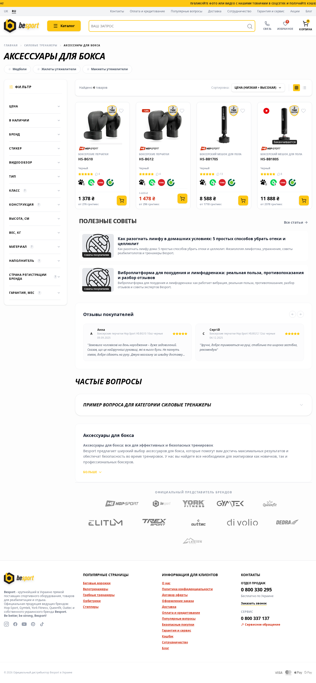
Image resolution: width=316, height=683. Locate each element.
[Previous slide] (292, 314)
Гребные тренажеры (99, 595)
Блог (309, 11)
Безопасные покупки (178, 624)
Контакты (117, 11)
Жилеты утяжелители (58, 69)
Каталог (67, 25)
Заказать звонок (254, 603)
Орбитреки (92, 601)
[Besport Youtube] (24, 624)
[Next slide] (300, 314)
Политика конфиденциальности (187, 589)
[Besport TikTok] (42, 624)
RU (14, 11)
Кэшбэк (167, 636)
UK (6, 11)
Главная (11, 45)
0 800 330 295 (256, 589)
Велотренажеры (95, 589)
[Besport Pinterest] (33, 624)
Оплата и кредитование (147, 11)
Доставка (214, 11)
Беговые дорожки (97, 583)
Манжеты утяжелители (109, 69)
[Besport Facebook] (15, 624)
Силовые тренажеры (40, 45)
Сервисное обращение (262, 625)
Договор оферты (175, 595)
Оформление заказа (178, 601)
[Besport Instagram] (6, 624)
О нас (166, 583)
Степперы (91, 607)
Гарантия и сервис (270, 11)
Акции (295, 11)
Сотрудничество (239, 11)
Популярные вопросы (186, 11)
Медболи (20, 69)
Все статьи (293, 222)
